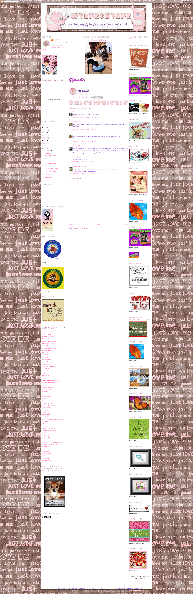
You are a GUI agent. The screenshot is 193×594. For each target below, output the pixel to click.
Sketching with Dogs (79, 166)
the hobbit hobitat (47, 437)
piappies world (46, 408)
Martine (75, 112)
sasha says (44, 424)
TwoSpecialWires (78, 146)
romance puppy (46, 414)
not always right (46, 396)
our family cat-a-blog (47, 403)
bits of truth (45, 346)
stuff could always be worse (49, 428)
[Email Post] (91, 97)
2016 (44, 130)
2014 (44, 135)
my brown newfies (46, 389)
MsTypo (75, 122)
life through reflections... (48, 371)
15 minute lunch (46, 334)
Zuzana (75, 134)
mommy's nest (45, 385)
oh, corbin (44, 398)
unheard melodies (46, 451)
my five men (45, 391)
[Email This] (94, 97)
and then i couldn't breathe (49, 343)
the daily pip (45, 435)
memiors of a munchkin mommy (50, 380)
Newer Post (72, 224)
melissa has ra (45, 378)
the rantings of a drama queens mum (51, 442)
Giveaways (48, 161)
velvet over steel (46, 453)
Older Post (125, 224)
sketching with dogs (47, 426)
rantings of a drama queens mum (50, 410)
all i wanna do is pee (47, 339)
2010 (44, 146)
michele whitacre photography (50, 382)
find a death (45, 355)
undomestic (45, 449)
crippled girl (45, 352)
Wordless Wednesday (99, 40)
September (48, 177)
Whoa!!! (47, 158)
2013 (44, 138)
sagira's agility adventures (49, 417)
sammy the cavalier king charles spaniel (52, 419)
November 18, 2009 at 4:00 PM (84, 174)
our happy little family (48, 405)
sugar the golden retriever (49, 430)
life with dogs (45, 373)
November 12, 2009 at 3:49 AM (84, 141)
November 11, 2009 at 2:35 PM (84, 117)
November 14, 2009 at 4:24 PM (84, 162)
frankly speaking (46, 359)
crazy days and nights (47, 350)
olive (43, 401)
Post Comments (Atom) (82, 228)
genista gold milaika (47, 362)
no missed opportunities (48, 394)
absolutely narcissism (47, 336)
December (47, 150)
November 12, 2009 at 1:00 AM (84, 129)
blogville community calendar (50, 348)
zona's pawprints (46, 460)
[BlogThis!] (96, 97)
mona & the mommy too (48, 387)
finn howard (45, 357)
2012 (44, 140)
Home (98, 224)
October (47, 174)
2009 (44, 148)
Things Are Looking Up (51, 168)
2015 (44, 132)
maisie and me (45, 375)
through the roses (46, 447)
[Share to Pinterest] (102, 97)
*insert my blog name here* (49, 332)
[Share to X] (98, 97)
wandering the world (47, 456)
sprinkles (56, 39)
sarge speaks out (46, 421)
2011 (44, 143)
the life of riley (46, 440)
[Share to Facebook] (100, 97)
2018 (44, 125)
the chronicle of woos (47, 433)
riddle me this (45, 412)
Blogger (143, 578)
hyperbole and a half (47, 364)
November (48, 153)
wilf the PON (45, 458)
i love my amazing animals (49, 366)
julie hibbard (45, 369)
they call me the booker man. (49, 444)
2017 (44, 127)
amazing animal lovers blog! (49, 341)
